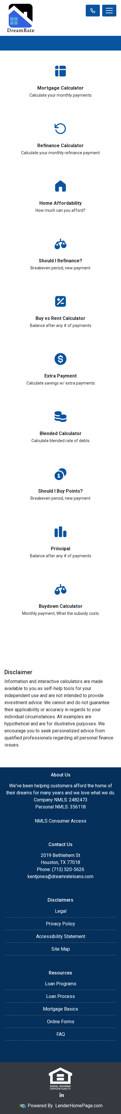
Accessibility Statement (60, 936)
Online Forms (60, 1021)
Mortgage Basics (60, 1009)
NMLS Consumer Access (60, 821)
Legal (60, 911)
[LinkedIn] (62, 1095)
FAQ (60, 1034)
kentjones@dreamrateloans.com (60, 876)
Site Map (60, 949)
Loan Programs (60, 984)
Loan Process (60, 996)
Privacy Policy (60, 924)
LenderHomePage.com (78, 1105)
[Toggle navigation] (109, 10)
